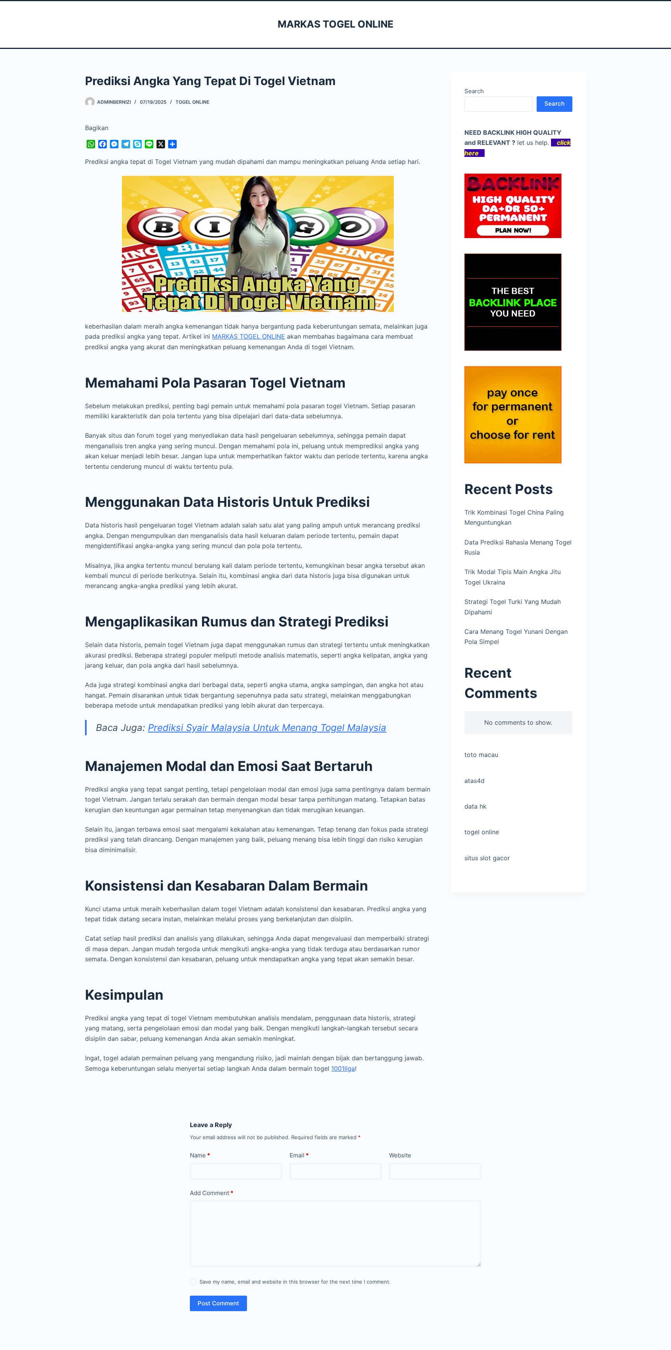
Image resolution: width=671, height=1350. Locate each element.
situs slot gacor (487, 858)
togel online (481, 832)
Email (299, 1155)
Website (400, 1155)
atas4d (474, 781)
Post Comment (218, 1303)
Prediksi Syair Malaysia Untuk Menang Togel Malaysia (267, 727)
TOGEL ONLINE (192, 102)
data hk (475, 806)
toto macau (481, 755)
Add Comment (211, 1193)
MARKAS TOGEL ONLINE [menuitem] (248, 336)
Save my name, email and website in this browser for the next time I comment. (295, 1282)
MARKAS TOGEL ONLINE (335, 24)
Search (474, 91)
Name (200, 1155)
